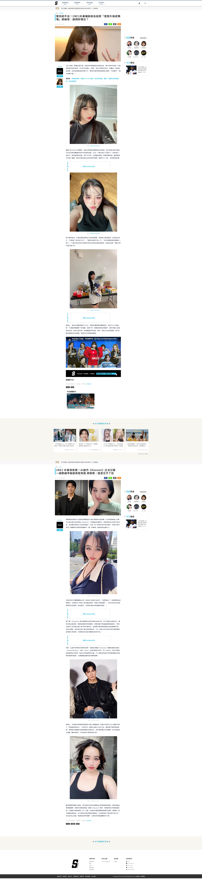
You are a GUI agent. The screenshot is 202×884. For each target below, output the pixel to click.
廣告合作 (70, 876)
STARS (101, 3)
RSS (129, 861)
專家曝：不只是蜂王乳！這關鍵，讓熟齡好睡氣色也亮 (89, 445)
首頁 (57, 13)
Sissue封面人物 (106, 861)
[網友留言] (119, 24)
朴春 (72, 387)
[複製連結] (114, 24)
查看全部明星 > (143, 38)
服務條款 (82, 876)
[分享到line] (110, 24)
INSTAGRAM (131, 869)
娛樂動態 (61, 13)
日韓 (60, 467)
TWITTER (130, 865)
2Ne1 (68, 387)
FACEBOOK (131, 863)
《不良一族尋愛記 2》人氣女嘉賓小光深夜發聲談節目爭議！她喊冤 (113, 445)
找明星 (115, 861)
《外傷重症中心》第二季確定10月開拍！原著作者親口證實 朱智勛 (65, 445)
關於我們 (59, 876)
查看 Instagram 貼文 (89, 166)
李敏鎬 (73, 824)
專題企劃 (91, 867)
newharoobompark (95, 145)
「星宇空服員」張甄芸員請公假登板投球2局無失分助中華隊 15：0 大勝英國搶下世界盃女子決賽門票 (80, 8)
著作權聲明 (87, 876)
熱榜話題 (91, 869)
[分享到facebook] (106, 24)
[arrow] (56, 3)
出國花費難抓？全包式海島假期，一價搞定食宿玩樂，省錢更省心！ (137, 445)
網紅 (90, 863)
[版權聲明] (88, 384)
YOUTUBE (130, 867)
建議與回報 (76, 876)
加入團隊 (94, 876)
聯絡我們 (65, 876)
